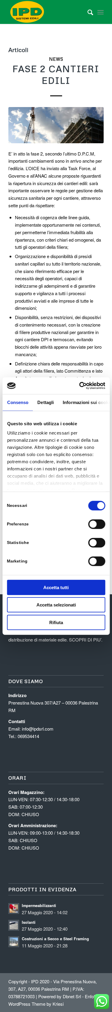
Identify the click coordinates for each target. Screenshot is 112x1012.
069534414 (28, 736)
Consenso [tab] (17, 402)
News (56, 59)
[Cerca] (87, 12)
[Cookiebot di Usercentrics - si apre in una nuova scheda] (79, 386)
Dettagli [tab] (45, 402)
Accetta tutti (56, 587)
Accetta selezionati (56, 604)
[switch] (96, 524)
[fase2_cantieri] (56, 125)
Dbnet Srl (72, 996)
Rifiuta (56, 622)
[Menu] (100, 12)
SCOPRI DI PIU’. (85, 639)
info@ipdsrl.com (37, 729)
